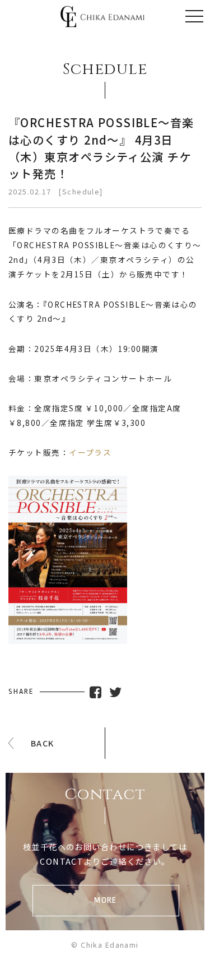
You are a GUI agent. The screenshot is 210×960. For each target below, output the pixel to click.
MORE (105, 900)
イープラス (90, 452)
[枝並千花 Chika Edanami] (102, 20)
